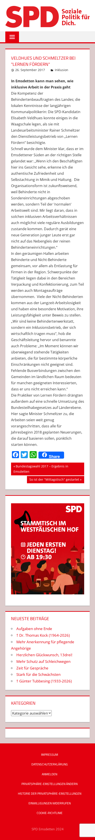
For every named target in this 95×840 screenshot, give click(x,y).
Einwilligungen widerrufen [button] (49, 803)
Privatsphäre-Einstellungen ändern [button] (49, 783)
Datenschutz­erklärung (49, 764)
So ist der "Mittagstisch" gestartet (54, 480)
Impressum (49, 754)
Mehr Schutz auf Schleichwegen (43, 661)
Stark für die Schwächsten (38, 674)
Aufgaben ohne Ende (34, 628)
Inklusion (61, 70)
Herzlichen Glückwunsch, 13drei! (44, 654)
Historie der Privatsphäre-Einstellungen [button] (49, 793)
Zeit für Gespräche (32, 668)
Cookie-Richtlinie (50, 813)
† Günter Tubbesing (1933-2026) (44, 681)
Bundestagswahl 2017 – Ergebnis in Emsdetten (40, 469)
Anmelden (49, 774)
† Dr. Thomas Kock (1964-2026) (43, 635)
